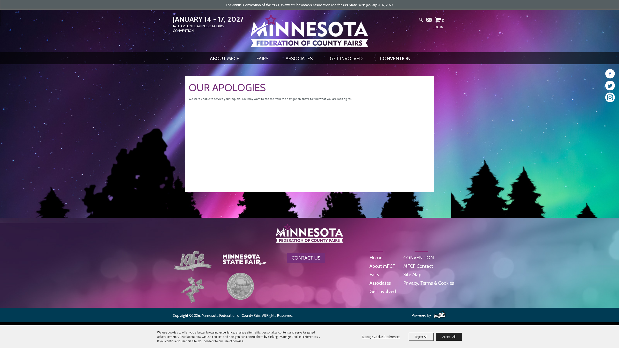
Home (375, 258)
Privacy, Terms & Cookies (428, 283)
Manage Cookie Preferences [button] (381, 337)
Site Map (412, 274)
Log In (438, 27)
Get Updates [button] (429, 21)
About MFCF (224, 58)
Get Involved (346, 58)
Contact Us (306, 258)
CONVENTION (395, 58)
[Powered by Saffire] (439, 315)
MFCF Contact (418, 266)
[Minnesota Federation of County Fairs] (309, 30)
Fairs (262, 58)
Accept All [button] (449, 337)
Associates (299, 58)
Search (421, 21)
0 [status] (443, 20)
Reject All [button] (421, 337)
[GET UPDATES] (429, 21)
